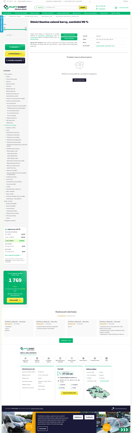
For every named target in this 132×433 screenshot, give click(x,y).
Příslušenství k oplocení (12, 132)
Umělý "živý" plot (11, 168)
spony (113, 46)
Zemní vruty (9, 179)
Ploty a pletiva (8, 74)
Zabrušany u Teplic (92, 381)
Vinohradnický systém (12, 96)
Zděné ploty (9, 123)
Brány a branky (8, 201)
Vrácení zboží (25, 378)
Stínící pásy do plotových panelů (15, 161)
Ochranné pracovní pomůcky (14, 182)
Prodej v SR (41, 372)
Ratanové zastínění (12, 170)
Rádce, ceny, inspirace (28, 353)
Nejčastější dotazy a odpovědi (73, 1)
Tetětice (90, 378)
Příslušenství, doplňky (10, 125)
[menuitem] (7, 13)
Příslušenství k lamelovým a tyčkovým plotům (17, 145)
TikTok (74, 388)
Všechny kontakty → (104, 381)
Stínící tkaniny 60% (12, 153)
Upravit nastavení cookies (37, 408)
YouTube (62, 388)
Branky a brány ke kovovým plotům (16, 106)
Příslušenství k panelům (13, 137)
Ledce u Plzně (91, 372)
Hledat (82, 7)
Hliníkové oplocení (12, 118)
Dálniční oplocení (10, 91)
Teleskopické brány (11, 211)
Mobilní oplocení (10, 89)
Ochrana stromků (11, 184)
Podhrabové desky (11, 177)
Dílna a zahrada (10, 191)
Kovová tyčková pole (13, 113)
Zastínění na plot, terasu (12, 149)
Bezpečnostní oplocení (12, 94)
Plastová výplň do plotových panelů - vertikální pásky (17, 173)
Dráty (7, 130)
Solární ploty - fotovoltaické (13, 199)
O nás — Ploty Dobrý (43, 375)
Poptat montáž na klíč (69, 393)
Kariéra (40, 378)
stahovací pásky (100, 46)
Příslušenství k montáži (12, 213)
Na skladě (10, 35)
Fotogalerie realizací (10, 221)
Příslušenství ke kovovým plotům (16, 108)
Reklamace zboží (26, 375)
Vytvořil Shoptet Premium (121, 408)
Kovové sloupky (11, 116)
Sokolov (102, 375)
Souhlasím (89, 417)
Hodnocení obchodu (66, 311)
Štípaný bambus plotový (13, 163)
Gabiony (8, 82)
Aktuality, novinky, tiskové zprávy (44, 382)
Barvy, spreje (10, 194)
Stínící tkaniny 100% (12, 158)
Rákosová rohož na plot (13, 166)
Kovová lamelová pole (13, 111)
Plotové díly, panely (11, 79)
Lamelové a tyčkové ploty (13, 101)
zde (61, 424)
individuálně (8, 260)
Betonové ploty (10, 84)
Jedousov (102, 378)
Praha (101, 372)
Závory (8, 218)
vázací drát (107, 46)
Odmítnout (78, 417)
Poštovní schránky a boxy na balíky (15, 196)
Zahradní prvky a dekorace (13, 189)
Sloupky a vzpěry (11, 128)
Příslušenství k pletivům (13, 135)
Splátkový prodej (26, 384)
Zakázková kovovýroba (28, 388)
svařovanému (34, 37)
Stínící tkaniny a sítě (12, 151)
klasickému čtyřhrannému (45, 36)
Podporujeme (41, 386)
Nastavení (42, 429)
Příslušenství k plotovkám (14, 142)
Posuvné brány (10, 208)
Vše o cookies (41, 389)
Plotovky (8, 86)
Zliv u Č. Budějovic (92, 375)
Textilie (8, 187)
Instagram (75, 384)
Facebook (62, 384)
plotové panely (34, 39)
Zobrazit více (66, 340)
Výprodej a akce (10, 120)
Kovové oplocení (11, 103)
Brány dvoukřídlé (10, 206)
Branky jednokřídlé (11, 204)
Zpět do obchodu (79, 80)
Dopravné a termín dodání (53, 1)
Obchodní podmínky (27, 381)
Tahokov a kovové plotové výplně (15, 98)
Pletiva (8, 77)
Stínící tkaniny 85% (12, 156)
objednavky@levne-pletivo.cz (68, 377)
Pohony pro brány (11, 216)
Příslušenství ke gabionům (14, 140)
